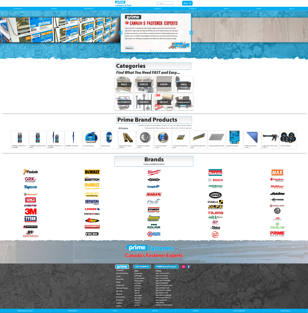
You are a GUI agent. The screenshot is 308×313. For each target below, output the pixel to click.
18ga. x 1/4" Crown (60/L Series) (164, 285)
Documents (120, 300)
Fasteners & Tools (123, 5)
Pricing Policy (120, 297)
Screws (118, 276)
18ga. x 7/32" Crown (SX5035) (163, 290)
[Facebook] (188, 266)
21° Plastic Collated (139, 278)
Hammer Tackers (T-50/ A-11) (163, 297)
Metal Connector (138, 280)
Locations (119, 303)
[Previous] (120, 33)
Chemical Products (122, 288)
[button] (18, 8)
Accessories (120, 270)
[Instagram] (183, 266)
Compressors (120, 285)
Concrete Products (122, 273)
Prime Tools (120, 279)
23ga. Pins (137, 305)
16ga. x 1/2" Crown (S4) (162, 275)
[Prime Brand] (155, 50)
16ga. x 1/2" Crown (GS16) (162, 273)
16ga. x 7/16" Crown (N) (162, 278)
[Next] (191, 33)
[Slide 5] (153, 50)
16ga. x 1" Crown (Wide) (162, 283)
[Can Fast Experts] (150, 50)
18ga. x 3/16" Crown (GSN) (162, 288)
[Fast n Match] (158, 50)
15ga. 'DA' (137, 290)
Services (119, 306)
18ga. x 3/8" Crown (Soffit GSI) (163, 295)
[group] (154, 140)
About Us (119, 294)
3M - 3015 (119, 291)
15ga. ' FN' (137, 293)
